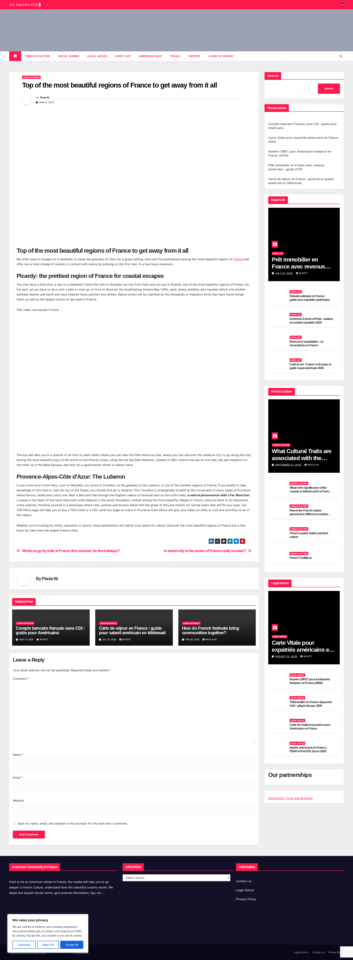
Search (272, 76)
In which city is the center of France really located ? (205, 551)
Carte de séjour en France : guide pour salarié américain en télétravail (132, 630)
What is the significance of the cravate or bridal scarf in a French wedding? (310, 491)
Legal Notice (245, 890)
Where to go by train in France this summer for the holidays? (71, 551)
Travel (175, 56)
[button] (340, 56)
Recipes (194, 56)
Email (18, 777)
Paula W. (44, 97)
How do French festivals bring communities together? (210, 630)
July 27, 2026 (284, 273)
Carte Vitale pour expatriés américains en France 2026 (302, 649)
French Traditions (301, 557)
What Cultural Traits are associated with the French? (301, 458)
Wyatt (44, 639)
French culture (37, 56)
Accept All (72, 944)
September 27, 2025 (288, 464)
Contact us (244, 881)
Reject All (48, 944)
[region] (47, 933)
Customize (24, 944)
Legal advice (97, 56)
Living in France (220, 56)
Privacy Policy (246, 899)
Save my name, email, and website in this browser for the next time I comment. (73, 823)
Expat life (123, 56)
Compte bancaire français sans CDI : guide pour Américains (50, 630)
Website (18, 800)
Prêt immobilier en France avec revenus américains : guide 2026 (302, 266)
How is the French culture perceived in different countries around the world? (309, 514)
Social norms (68, 56)
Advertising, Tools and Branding (290, 798)
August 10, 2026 (286, 656)
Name (18, 754)
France (238, 259)
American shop (150, 56)
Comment (21, 678)
